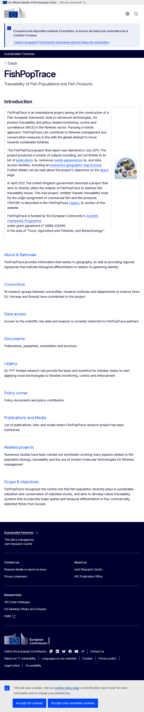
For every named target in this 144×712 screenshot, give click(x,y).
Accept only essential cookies (72, 703)
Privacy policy (107, 658)
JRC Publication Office (88, 576)
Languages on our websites (59, 658)
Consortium (14, 284)
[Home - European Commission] (15, 12)
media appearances (68, 160)
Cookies (87, 658)
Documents (14, 338)
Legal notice (12, 665)
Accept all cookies (29, 703)
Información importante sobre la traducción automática (74, 42)
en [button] (127, 14)
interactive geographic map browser (76, 165)
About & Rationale (20, 254)
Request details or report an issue (25, 569)
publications (24, 160)
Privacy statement (15, 576)
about (104, 170)
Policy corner (16, 393)
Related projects (19, 447)
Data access (15, 314)
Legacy (74, 203)
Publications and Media (25, 417)
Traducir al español (25, 42)
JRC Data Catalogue (17, 602)
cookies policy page (67, 688)
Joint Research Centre (88, 569)
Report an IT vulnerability (20, 658)
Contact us (97, 651)
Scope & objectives (21, 481)
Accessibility (33, 665)
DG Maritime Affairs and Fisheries (25, 609)
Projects (12, 63)
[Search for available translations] (35, 160)
